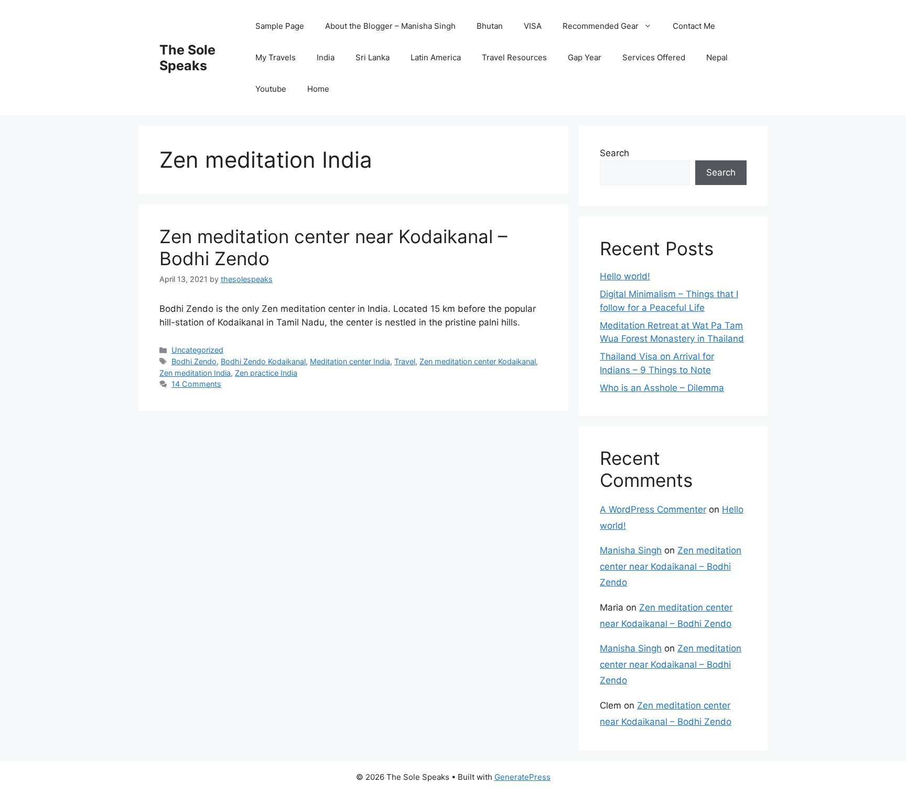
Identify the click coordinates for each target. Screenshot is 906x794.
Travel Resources (514, 57)
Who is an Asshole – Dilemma (662, 388)
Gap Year (584, 57)
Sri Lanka (372, 57)
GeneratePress (522, 777)
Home (318, 89)
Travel (404, 361)
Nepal (717, 57)
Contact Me (694, 26)
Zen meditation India (195, 372)
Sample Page (279, 26)
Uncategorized (197, 349)
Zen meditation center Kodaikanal (477, 361)
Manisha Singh (631, 550)
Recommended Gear (601, 26)
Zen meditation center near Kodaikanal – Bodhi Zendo (670, 566)
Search (614, 153)
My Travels (275, 57)
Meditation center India (350, 361)
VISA (533, 26)
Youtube (270, 89)
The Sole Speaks (187, 57)
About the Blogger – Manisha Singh (390, 26)
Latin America (436, 57)
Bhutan (490, 26)
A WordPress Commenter (653, 509)
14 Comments (196, 383)
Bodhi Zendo (194, 361)
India (326, 57)
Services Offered (653, 57)
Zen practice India (266, 372)
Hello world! (625, 276)
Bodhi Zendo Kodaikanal (263, 361)
